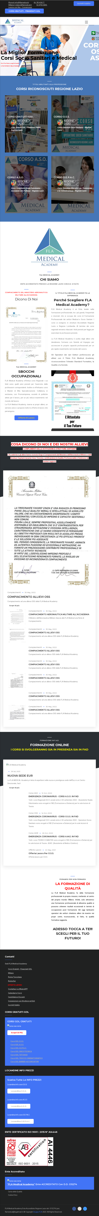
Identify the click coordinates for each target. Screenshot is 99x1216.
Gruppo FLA (37, 1212)
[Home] (15, 21)
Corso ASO (33, 793)
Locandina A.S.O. (19, 1106)
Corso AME (33, 833)
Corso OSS (33, 813)
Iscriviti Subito (83, 3)
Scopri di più (14, 605)
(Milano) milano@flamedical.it (20, 5)
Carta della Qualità (15, 1192)
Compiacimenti (14, 592)
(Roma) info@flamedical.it (18, 2)
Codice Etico (12, 1195)
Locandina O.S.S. (19, 1091)
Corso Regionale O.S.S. (45, 38)
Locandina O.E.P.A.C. (20, 1121)
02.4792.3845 (41, 5)
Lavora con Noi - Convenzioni (20, 7)
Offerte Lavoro (35, 850)
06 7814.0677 (39, 2)
